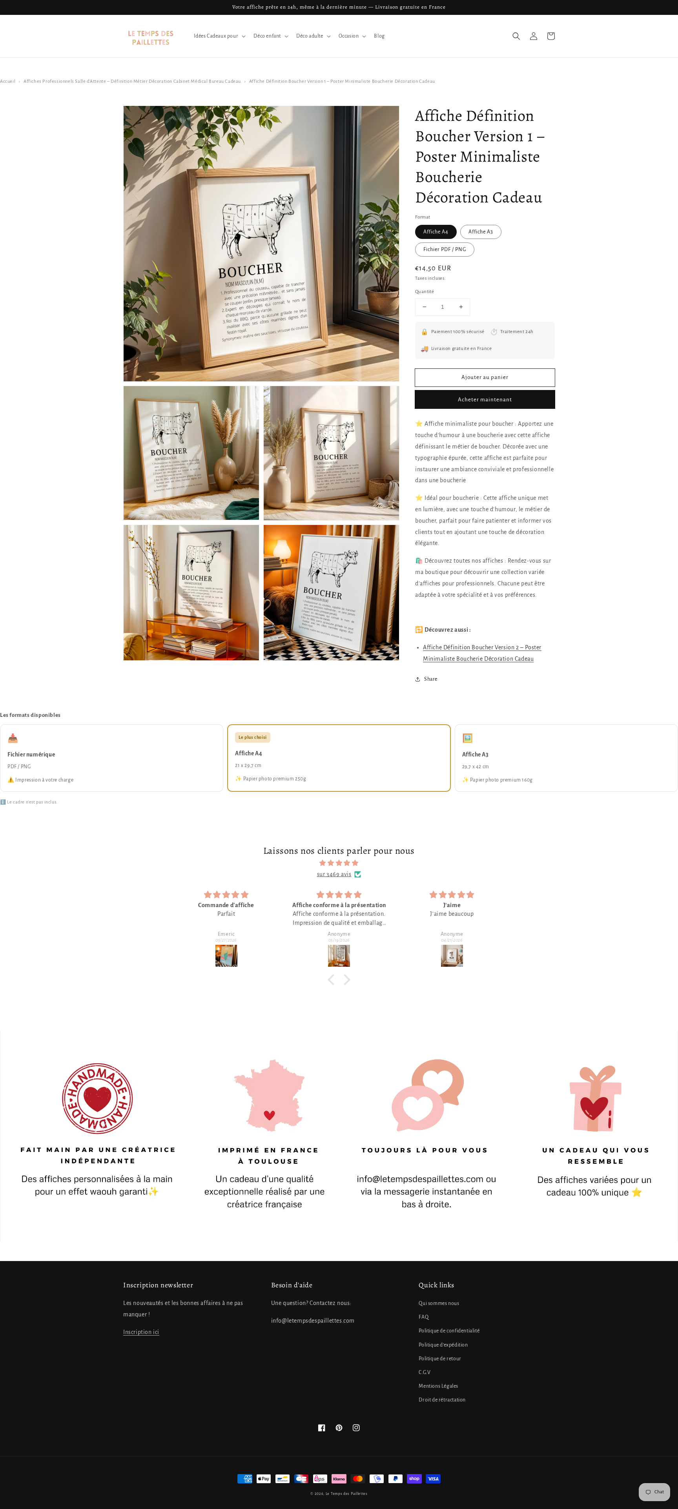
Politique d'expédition (443, 1345)
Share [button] (430, 679)
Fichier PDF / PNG (444, 249)
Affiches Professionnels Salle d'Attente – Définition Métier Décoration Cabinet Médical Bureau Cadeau (132, 81)
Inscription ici (141, 1332)
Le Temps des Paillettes (347, 1494)
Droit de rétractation (442, 1400)
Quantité (424, 291)
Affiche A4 (435, 232)
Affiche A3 (480, 232)
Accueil (7, 81)
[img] (339, 863)
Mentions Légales (438, 1386)
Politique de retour (440, 1358)
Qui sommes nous (439, 1303)
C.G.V (424, 1372)
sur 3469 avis (334, 874)
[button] (516, 36)
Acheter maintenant (485, 400)
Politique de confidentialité (449, 1331)
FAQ (423, 1317)
